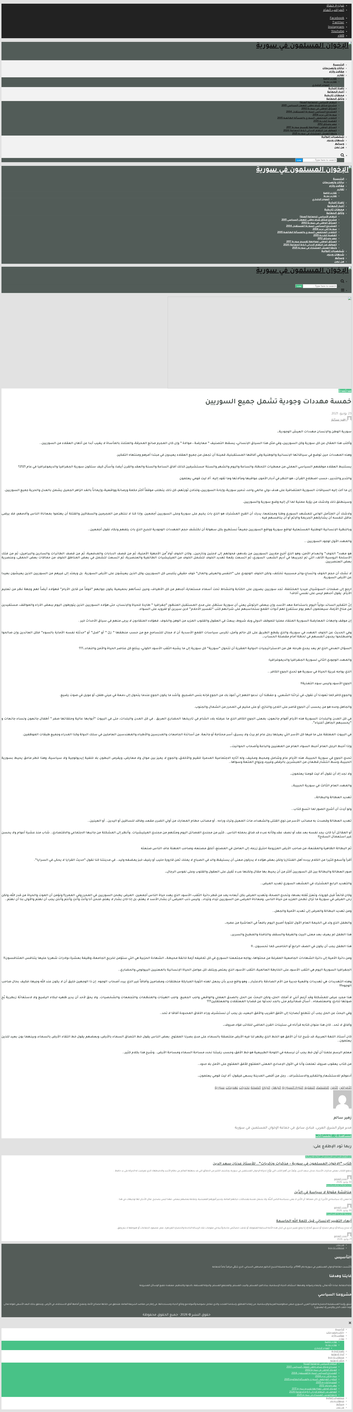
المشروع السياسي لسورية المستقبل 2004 (311, 112)
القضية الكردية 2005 (325, 121)
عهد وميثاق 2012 (327, 124)
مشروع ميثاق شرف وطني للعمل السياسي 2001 (309, 106)
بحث (299, 160)
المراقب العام (333, 10)
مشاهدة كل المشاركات (333, 1136)
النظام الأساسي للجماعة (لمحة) (318, 102)
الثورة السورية (292, 1088)
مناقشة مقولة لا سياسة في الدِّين (323, 1193)
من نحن (339, 147)
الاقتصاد (322, 1088)
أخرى (350, 1157)
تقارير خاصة (330, 79)
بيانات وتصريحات (333, 68)
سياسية (345, 391)
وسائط (339, 144)
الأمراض (345, 1088)
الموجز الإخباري (320, 85)
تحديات (244, 1088)
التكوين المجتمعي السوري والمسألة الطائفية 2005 (307, 118)
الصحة (256, 1088)
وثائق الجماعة (335, 99)
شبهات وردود (335, 140)
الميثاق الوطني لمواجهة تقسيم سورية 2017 (311, 127)
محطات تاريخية (334, 95)
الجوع (266, 1088)
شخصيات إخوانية (332, 137)
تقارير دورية (330, 82)
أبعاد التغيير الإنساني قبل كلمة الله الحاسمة (314, 1221)
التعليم (309, 1088)
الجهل (276, 1088)
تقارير (340, 75)
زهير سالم (339, 420)
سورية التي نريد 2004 (325, 115)
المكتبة (344, 1157)
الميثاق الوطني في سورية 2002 (319, 109)
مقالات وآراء (336, 72)
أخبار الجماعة (335, 92)
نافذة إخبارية (336, 88)
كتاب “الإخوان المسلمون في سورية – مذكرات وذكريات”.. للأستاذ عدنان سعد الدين (282, 1164)
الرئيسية (338, 65)
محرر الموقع (340, 1179)
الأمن (334, 1088)
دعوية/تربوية (341, 1185)
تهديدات (232, 1088)
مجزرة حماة (335, 6)
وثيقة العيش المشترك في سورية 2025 (314, 134)
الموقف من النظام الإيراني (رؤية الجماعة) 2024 (310, 130)
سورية (220, 1088)
